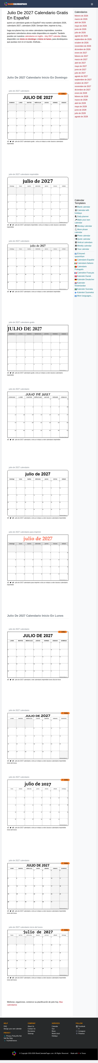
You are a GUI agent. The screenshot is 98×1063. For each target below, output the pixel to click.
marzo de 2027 (81, 59)
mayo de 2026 (81, 26)
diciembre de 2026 (82, 49)
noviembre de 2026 (83, 46)
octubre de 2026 (81, 43)
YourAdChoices (11, 1041)
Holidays (55, 1036)
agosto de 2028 (81, 117)
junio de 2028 (80, 110)
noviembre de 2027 (83, 86)
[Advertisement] (50, 59)
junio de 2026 (80, 29)
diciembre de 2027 (82, 90)
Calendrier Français (85, 273)
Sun (53, 1029)
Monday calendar (84, 226)
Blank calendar (83, 207)
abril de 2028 (80, 103)
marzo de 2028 (81, 100)
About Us (31, 1026)
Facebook (81, 1026)
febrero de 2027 (81, 56)
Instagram (81, 1031)
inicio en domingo (28, 39)
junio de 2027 (80, 70)
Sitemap (30, 1033)
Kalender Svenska (85, 289)
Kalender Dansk (84, 276)
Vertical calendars (84, 242)
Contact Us (31, 1029)
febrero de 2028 (81, 96)
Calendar (55, 1026)
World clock (56, 1033)
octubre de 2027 (81, 83)
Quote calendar (83, 239)
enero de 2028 (81, 93)
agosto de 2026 (81, 36)
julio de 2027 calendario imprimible (24, 174)
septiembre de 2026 (83, 39)
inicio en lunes (44, 39)
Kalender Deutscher (85, 279)
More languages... (84, 296)
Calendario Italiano (85, 263)
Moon (54, 1031)
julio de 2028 (80, 113)
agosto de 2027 (81, 76)
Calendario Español (85, 260)
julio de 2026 (80, 33)
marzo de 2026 (81, 19)
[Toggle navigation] (92, 4)
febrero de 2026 (81, 16)
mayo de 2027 (81, 66)
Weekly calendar (84, 246)
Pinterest (81, 1033)
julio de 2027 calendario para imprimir (25, 532)
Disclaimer (31, 1031)
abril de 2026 (80, 22)
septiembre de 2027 (83, 80)
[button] (11, 141)
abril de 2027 (80, 63)
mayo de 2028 (81, 106)
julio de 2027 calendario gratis (21, 322)
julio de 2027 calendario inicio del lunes (26, 927)
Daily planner (83, 216)
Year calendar (83, 249)
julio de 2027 (80, 73)
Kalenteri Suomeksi (85, 292)
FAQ (5, 1026)
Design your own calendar (13, 1029)
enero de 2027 (81, 53)
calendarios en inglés (34, 36)
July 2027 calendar (52, 36)
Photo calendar (83, 236)
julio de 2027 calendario (19, 91)
